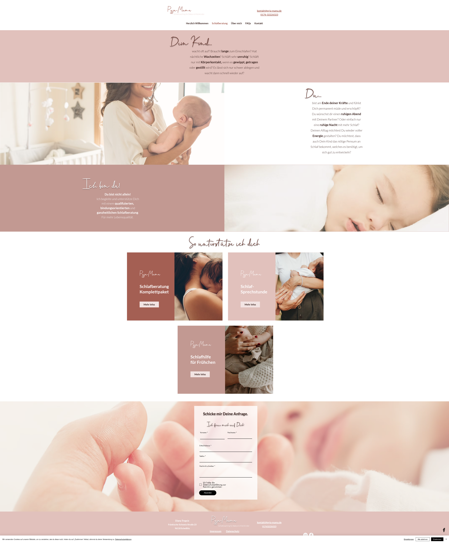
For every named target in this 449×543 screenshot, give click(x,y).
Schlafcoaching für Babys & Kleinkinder (233, 526)
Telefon (201, 456)
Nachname (231, 432)
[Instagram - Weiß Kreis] (305, 535)
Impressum (215, 531)
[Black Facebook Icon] (444, 530)
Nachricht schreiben (206, 466)
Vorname (203, 432)
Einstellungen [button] (409, 539)
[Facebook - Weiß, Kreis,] (311, 535)
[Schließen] (446, 539)
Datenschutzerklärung (123, 539)
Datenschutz (232, 531)
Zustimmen (437, 539)
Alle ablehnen (423, 539)
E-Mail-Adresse (204, 445)
